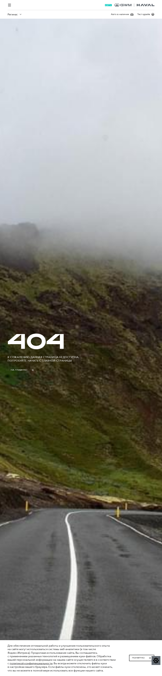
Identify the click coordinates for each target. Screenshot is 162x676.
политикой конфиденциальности (31, 663)
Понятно (138, 658)
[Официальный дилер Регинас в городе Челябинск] (134, 5)
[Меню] (9, 5)
